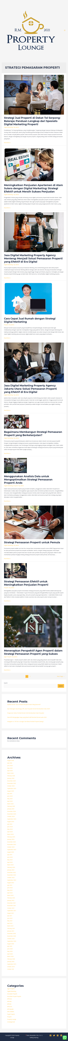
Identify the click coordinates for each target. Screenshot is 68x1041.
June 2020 (10, 949)
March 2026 (10, 773)
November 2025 (11, 783)
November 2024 (11, 814)
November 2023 (11, 844)
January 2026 (10, 778)
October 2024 (11, 816)
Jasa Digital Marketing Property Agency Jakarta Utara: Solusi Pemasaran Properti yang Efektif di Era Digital (30, 389)
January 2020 (10, 961)
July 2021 (9, 915)
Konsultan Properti (12, 994)
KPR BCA (9, 999)
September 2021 (11, 910)
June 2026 (10, 765)
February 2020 (11, 959)
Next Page (61, 676)
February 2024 (11, 837)
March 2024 (10, 834)
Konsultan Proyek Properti (14, 996)
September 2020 (11, 941)
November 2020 (11, 936)
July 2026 (9, 763)
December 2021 (11, 903)
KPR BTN (9, 1006)
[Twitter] (54, 1035)
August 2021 (10, 913)
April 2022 (10, 893)
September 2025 (11, 788)
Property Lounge (11, 1019)
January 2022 (10, 900)
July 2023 (9, 854)
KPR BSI (9, 1004)
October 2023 (11, 847)
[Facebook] (50, 1035)
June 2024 (10, 826)
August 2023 (10, 852)
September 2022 (11, 880)
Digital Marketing (8, 127)
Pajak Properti (11, 1014)
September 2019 (11, 964)
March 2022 (10, 895)
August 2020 (10, 944)
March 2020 (10, 956)
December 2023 (11, 842)
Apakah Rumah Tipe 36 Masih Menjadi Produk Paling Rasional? (24, 704)
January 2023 (10, 870)
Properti (6, 325)
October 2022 (11, 877)
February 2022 (11, 898)
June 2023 (10, 857)
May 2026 (10, 768)
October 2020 (11, 938)
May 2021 (10, 921)
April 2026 (10, 770)
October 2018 (11, 966)
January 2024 (10, 839)
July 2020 (9, 946)
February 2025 (11, 806)
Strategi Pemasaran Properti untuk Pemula (32, 542)
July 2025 (9, 793)
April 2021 (10, 923)
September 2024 (11, 819)
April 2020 (10, 954)
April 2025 (10, 801)
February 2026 (11, 776)
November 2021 (11, 905)
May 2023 (10, 860)
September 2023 (11, 849)
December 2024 (11, 811)
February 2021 (11, 928)
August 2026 (10, 760)
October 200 (10, 969)
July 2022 (9, 885)
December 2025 (11, 781)
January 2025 (10, 809)
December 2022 (11, 872)
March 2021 (10, 926)
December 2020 (11, 933)
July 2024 (9, 824)
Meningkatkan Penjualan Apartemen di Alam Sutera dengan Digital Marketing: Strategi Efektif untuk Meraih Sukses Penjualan (33, 188)
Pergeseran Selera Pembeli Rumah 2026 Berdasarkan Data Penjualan (25, 713)
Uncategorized (11, 1022)
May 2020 (10, 951)
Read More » (7, 142)
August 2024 (10, 821)
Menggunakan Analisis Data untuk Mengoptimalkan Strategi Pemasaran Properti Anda (28, 479)
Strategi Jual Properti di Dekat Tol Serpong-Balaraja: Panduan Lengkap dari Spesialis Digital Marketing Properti (32, 121)
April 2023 (10, 862)
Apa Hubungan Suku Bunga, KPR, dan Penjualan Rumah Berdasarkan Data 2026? (28, 709)
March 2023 (10, 865)
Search (5, 683)
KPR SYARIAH (10, 1011)
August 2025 (10, 791)
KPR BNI (9, 1001)
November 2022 (11, 875)
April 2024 (10, 831)
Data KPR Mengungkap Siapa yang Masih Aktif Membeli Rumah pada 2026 (27, 717)
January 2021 (10, 931)
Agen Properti (7, 657)
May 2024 (10, 829)
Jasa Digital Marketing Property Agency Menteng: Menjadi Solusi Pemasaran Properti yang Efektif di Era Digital (33, 258)
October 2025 (11, 786)
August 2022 (10, 882)
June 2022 (10, 887)
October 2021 (11, 908)
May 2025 (10, 798)
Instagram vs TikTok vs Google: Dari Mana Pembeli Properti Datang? (25, 721)
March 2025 (10, 804)
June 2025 (10, 796)
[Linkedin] (61, 1035)
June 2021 (10, 918)
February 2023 (11, 867)
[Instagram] (58, 1035)
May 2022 (10, 890)
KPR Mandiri (10, 1009)
